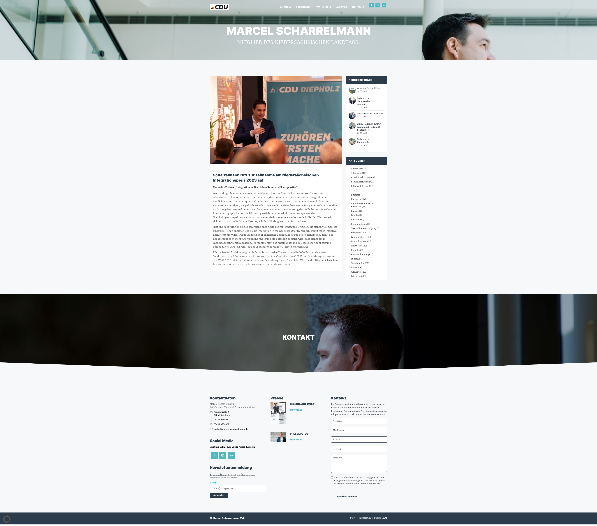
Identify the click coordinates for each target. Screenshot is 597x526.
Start (352, 517)
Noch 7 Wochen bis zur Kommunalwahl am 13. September (369, 126)
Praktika (355, 250)
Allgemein (356, 173)
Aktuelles (356, 168)
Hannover (356, 232)
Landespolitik (358, 237)
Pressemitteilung (360, 254)
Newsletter (356, 245)
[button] (7, 519)
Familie (355, 215)
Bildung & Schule (360, 186)
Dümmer (355, 194)
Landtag (342, 7)
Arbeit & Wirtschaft (361, 177)
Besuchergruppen (360, 181)
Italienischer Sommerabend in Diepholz (366, 101)
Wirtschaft (356, 276)
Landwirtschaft (359, 241)
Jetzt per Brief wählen (368, 88)
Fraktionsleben (359, 224)
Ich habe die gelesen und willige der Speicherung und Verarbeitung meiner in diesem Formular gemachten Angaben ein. (359, 480)
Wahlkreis (323, 7)
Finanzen (356, 219)
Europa (355, 210)
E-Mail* (214, 483)
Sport (354, 258)
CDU (353, 190)
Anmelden (218, 495)
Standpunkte (358, 263)
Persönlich (304, 7)
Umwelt (355, 267)
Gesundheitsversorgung (363, 228)
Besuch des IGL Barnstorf (370, 113)
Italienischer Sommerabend (365, 141)
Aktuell (285, 7)
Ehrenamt (356, 199)
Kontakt (358, 7)
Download (296, 409)
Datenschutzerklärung (218, 475)
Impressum (365, 517)
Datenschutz (380, 517)
